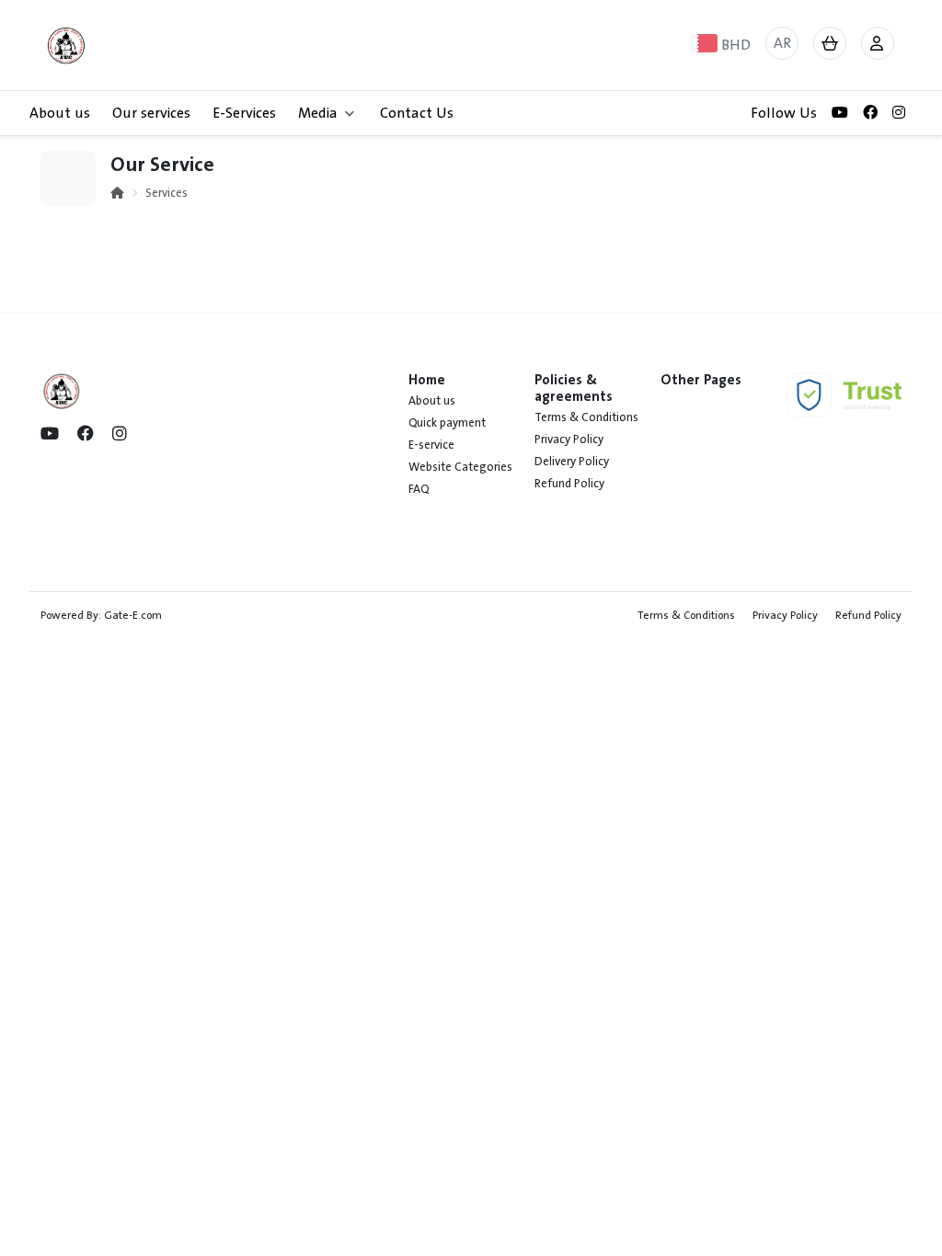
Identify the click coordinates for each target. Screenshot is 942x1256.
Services (166, 193)
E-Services (244, 113)
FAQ (418, 489)
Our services (151, 113)
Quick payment (447, 423)
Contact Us (417, 113)
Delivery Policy (571, 461)
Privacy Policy (568, 439)
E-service (431, 445)
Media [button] (318, 113)
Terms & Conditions (586, 417)
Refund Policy (569, 484)
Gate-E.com (133, 615)
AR (782, 43)
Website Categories (460, 467)
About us (59, 113)
